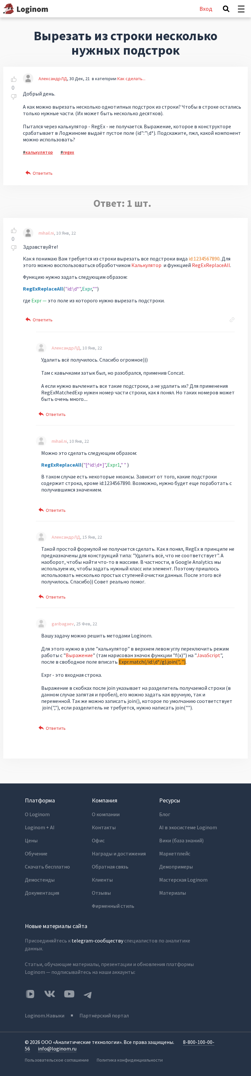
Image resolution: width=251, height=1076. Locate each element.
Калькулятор (146, 265)
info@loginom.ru (57, 1048)
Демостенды (40, 879)
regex (68, 152)
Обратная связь (110, 866)
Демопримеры (176, 866)
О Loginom (37, 814)
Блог (164, 814)
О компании (106, 814)
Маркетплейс (174, 853)
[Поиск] (226, 9)
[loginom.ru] (25, 8)
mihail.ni (46, 233)
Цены (31, 840)
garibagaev (63, 624)
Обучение (36, 853)
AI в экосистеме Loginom (188, 827)
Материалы (172, 892)
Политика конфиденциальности (130, 1060)
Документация (42, 892)
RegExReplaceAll (211, 265)
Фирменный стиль (113, 906)
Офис (98, 840)
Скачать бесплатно (47, 866)
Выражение (79, 655)
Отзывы (101, 892)
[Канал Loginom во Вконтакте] (30, 994)
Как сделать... (131, 78)
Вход (205, 8)
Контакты (104, 827)
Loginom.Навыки (44, 1015)
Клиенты (102, 879)
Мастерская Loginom (183, 879)
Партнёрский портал (104, 1015)
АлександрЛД (53, 78)
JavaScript (208, 655)
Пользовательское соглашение (57, 1060)
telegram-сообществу (97, 940)
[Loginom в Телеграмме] (88, 993)
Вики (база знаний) (181, 840)
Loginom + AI (40, 827)
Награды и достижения (119, 853)
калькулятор (39, 152)
